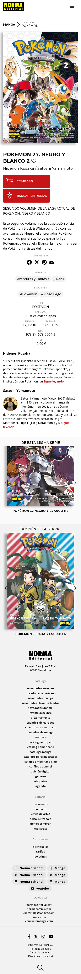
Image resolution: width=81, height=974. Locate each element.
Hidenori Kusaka (18, 168)
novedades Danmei (40, 708)
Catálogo (40, 681)
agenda (40, 786)
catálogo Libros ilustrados (41, 757)
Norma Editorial (31, 868)
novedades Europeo (40, 688)
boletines (40, 856)
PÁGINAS (50, 321)
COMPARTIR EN (40, 255)
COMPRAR (25, 181)
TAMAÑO (29, 321)
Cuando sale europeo (40, 722)
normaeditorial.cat (39, 905)
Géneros (40, 776)
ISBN (40, 330)
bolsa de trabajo (40, 819)
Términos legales (41, 948)
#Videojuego (51, 294)
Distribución (41, 839)
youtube (42, 888)
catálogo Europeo (40, 742)
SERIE (40, 303)
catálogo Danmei (40, 766)
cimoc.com (39, 917)
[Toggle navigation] (72, 6)
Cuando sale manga (41, 732)
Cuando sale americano (40, 727)
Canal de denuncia (41, 952)
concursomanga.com (39, 921)
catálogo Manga (41, 752)
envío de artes (40, 814)
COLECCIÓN (28, 22)
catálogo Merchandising (40, 762)
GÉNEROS (40, 272)
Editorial (40, 797)
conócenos (40, 804)
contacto (40, 809)
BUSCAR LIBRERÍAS (32, 196)
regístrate (40, 828)
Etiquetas (40, 781)
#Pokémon (28, 294)
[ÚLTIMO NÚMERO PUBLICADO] (40, 458)
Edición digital (40, 771)
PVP (40, 339)
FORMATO (40, 312)
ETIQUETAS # (40, 287)
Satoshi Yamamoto (55, 168)
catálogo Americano (40, 747)
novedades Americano (40, 693)
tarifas (40, 851)
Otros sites (41, 897)
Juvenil (59, 279)
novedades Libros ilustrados (40, 703)
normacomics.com (39, 909)
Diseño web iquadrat (40, 956)
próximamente (40, 717)
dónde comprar (40, 823)
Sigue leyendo (54, 381)
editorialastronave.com (38, 913)
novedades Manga (40, 698)
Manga (60, 868)
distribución (41, 847)
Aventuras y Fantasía (33, 279)
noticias (40, 737)
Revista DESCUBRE (40, 713)
